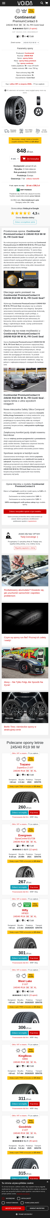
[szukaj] (42, 2)
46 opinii (33, 1141)
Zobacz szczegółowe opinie (25, 222)
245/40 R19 (28, 56)
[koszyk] (46, 2)
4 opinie (33, 29)
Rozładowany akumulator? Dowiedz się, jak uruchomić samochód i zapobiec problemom (24, 593)
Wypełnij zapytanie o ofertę (25, 548)
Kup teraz (34, 813)
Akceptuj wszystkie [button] (13, 1208)
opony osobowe (26, 63)
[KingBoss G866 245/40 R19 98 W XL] (24, 1094)
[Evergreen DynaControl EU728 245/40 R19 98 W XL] (25, 873)
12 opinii (33, 850)
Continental (29, 53)
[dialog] (25, 1198)
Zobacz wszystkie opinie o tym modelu (25, 511)
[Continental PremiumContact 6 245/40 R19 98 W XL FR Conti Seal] (15, 110)
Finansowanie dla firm (20, 817)
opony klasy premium (27, 61)
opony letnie (28, 58)
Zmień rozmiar (15, 42)
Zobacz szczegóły (19, 813)
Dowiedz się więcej (23, 1194)
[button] (25, 1214)
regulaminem (32, 521)
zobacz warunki (32, 179)
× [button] (47, 1182)
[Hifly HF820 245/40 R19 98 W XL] (24, 945)
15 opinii (33, 995)
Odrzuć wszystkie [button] (37, 1208)
